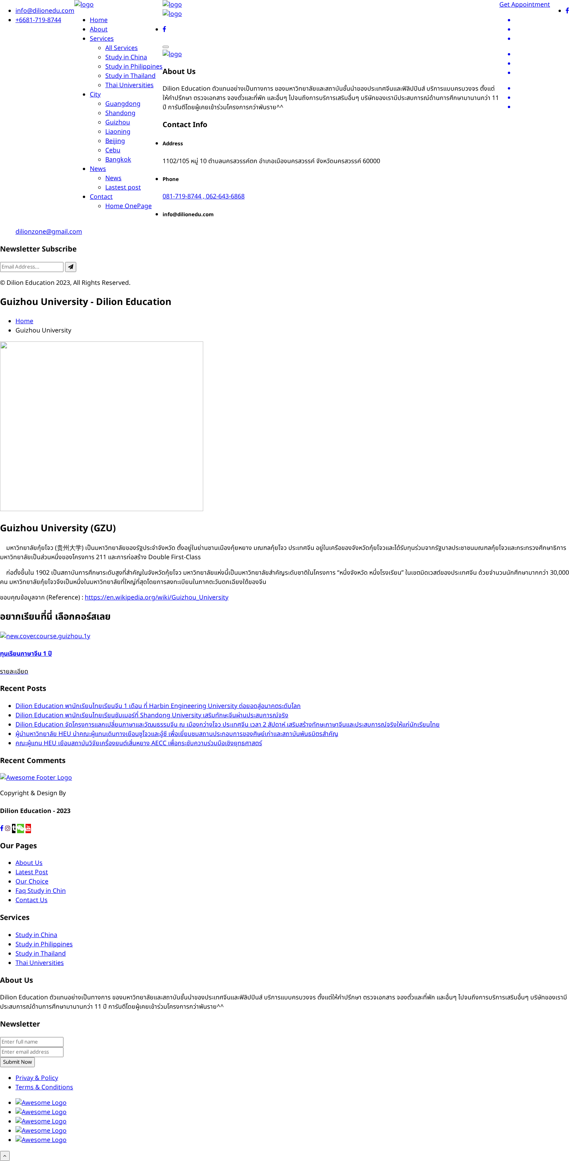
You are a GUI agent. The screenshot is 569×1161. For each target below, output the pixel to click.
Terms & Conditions (44, 1087)
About (99, 29)
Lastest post (123, 187)
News (98, 169)
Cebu (112, 150)
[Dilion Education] (84, 4)
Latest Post (31, 872)
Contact (101, 197)
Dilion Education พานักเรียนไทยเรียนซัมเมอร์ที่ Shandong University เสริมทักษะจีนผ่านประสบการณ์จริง (151, 715)
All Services (121, 48)
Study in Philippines (134, 66)
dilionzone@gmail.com (48, 231)
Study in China (126, 57)
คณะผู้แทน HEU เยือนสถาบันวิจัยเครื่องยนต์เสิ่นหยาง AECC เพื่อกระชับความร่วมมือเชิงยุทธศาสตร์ (138, 743)
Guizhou (117, 122)
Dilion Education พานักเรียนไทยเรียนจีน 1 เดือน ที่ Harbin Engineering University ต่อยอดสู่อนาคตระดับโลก (158, 706)
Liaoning (117, 131)
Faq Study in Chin (40, 891)
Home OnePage (128, 206)
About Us (29, 863)
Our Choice (31, 881)
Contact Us (31, 900)
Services (102, 38)
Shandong (120, 113)
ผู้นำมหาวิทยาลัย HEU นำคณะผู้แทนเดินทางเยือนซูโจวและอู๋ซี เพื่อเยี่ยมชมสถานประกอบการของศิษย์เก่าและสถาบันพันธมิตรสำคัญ (176, 734)
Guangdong (123, 104)
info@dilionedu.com (44, 11)
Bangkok (118, 159)
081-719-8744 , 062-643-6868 (204, 196)
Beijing (115, 141)
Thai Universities (129, 85)
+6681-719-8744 (38, 20)
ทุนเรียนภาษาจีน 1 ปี (26, 653)
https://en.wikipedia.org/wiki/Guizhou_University (156, 597)
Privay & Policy (36, 1078)
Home (99, 20)
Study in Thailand (130, 76)
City (95, 94)
